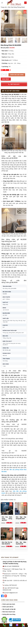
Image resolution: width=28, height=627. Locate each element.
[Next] (24, 23)
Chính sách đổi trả (7, 606)
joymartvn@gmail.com (11, 592)
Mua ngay (5, 79)
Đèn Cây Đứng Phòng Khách (16, 7)
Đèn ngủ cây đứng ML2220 (21, 517)
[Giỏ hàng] (25, 2)
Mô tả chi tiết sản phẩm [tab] (10, 91)
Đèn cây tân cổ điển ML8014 (7, 543)
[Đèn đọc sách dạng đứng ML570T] (7, 508)
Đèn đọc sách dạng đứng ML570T (7, 518)
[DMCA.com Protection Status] (4, 620)
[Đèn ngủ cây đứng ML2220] (21, 508)
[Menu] (2, 3)
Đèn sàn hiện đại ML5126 (21, 543)
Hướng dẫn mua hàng (8, 614)
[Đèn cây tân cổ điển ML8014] (7, 533)
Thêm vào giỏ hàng (17, 74)
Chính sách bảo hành (8, 604)
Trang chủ (4, 7)
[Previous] (3, 23)
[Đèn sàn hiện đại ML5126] (21, 533)
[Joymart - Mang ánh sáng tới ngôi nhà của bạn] (14, 2)
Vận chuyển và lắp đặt (8, 609)
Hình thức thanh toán (8, 612)
